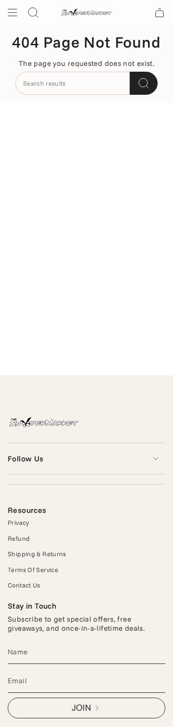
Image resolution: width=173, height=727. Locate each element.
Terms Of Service (33, 570)
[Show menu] (12, 12)
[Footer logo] (44, 423)
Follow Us (26, 458)
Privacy (18, 522)
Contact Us (24, 585)
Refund (19, 538)
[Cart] (159, 12)
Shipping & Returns (37, 554)
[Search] (144, 83)
